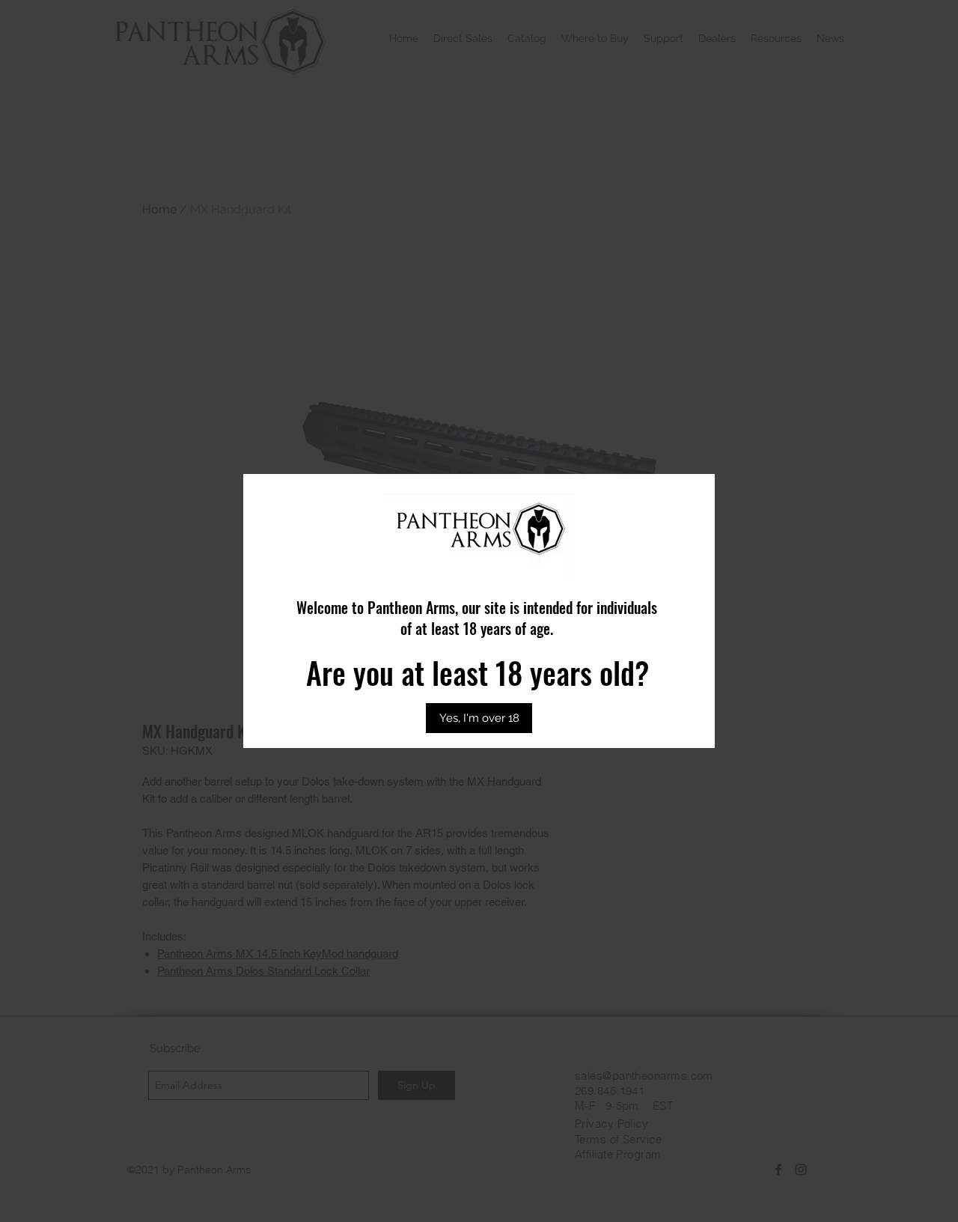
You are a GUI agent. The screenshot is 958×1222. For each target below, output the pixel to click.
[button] (479, 718)
